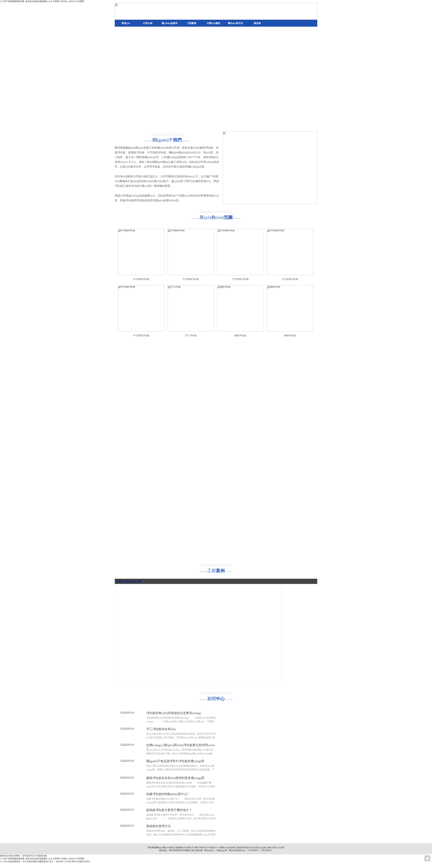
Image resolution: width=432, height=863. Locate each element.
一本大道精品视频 (29, 861)
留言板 (257, 23)
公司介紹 (147, 23)
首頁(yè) (126, 23)
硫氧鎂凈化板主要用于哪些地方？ (169, 810)
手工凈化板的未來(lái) (161, 729)
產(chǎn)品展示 (170, 23)
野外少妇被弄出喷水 (81, 861)
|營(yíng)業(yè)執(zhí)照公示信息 (270, 847)
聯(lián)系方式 (235, 23)
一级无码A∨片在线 (62, 861)
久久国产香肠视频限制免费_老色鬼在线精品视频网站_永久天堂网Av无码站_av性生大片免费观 (42, 1)
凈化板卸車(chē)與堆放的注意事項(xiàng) (173, 713)
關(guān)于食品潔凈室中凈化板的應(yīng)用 (175, 761)
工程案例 (191, 23)
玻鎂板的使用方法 (158, 826)
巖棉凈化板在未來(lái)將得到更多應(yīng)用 (175, 778)
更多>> (311, 581)
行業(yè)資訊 (213, 23)
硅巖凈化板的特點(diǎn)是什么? (167, 794)
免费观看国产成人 (45, 861)
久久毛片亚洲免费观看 (10, 861)
